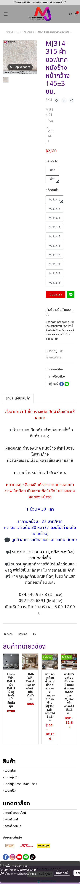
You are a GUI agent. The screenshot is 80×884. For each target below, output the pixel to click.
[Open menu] (5, 14)
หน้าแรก (9, 32)
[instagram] (12, 857)
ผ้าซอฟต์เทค (28, 32)
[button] (70, 14)
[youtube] (19, 857)
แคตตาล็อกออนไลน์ (14, 813)
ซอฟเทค (23, 634)
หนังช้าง (8, 634)
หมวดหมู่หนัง (10, 777)
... (18, 32)
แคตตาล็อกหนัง (12, 826)
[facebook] (6, 857)
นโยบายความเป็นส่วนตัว (18, 873)
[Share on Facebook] (61, 384)
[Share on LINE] (67, 384)
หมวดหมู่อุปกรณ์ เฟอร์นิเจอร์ (20, 784)
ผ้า (62, 350)
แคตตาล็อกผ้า (11, 819)
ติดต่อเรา (55, 294)
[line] (26, 857)
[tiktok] (33, 857)
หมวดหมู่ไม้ (9, 790)
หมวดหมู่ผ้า (9, 771)
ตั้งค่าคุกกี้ (62, 872)
